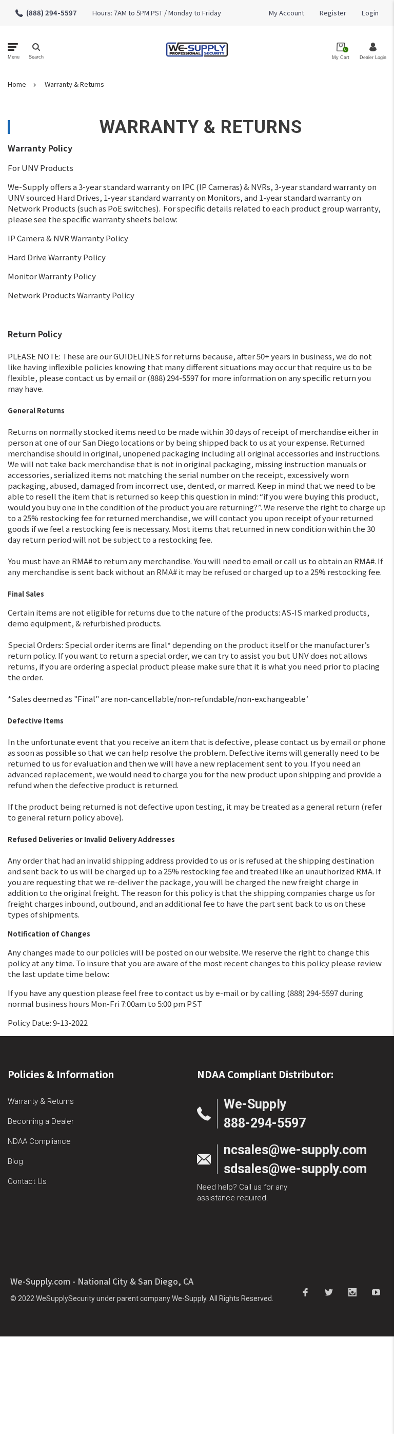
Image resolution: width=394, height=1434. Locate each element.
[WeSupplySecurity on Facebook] (305, 1292)
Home (17, 84)
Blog (15, 1161)
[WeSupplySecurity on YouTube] (376, 1292)
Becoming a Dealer (41, 1121)
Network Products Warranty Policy (71, 295)
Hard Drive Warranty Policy (57, 257)
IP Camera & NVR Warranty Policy (68, 238)
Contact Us (27, 1181)
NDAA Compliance (39, 1141)
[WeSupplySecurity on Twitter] (329, 1292)
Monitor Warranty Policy (52, 276)
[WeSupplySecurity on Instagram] (352, 1292)
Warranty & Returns (74, 84)
